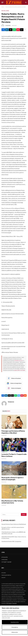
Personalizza (15, 627)
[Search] (26, 2)
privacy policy (4, 557)
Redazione (8, 25)
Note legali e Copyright (11, 603)
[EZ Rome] (14, 2)
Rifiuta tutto (15, 632)
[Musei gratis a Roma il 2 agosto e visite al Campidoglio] (14, 468)
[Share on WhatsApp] (14, 29)
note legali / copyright (6, 561)
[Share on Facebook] (3, 29)
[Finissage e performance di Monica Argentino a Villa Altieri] (14, 422)
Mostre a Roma (5, 10)
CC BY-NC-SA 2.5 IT (18, 360)
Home (2, 6)
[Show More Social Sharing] (25, 29)
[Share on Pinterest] (18, 29)
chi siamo (3, 572)
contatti (3, 577)
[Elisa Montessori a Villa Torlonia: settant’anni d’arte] (14, 492)
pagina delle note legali (19, 370)
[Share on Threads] (10, 29)
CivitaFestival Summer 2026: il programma (11, 541)
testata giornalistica (6, 575)
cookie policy (4, 559)
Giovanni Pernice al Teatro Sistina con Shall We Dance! (14, 524)
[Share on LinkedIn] (7, 29)
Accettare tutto (15, 622)
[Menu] (2, 2)
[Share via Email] (22, 29)
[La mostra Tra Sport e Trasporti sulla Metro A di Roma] (14, 445)
